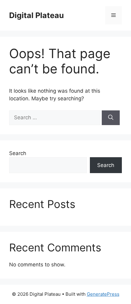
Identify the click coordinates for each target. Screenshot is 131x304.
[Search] (111, 117)
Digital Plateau (36, 15)
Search (17, 153)
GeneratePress (103, 294)
